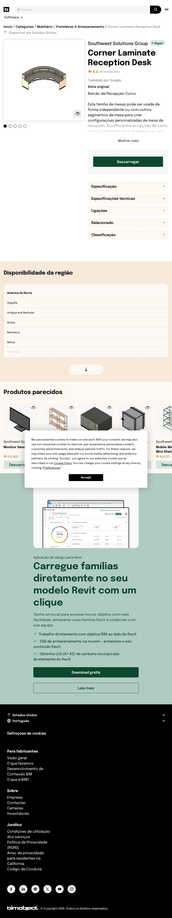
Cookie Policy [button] (63, 463)
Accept (86, 477)
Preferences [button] (51, 467)
